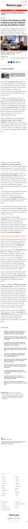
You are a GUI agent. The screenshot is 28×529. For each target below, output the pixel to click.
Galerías (17, 493)
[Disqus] (14, 418)
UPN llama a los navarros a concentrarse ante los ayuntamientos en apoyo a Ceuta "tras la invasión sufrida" (14, 355)
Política (3, 478)
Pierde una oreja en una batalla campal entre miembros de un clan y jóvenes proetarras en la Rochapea (13, 13)
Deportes (17, 476)
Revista (16, 490)
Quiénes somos (5, 501)
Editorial (3, 488)
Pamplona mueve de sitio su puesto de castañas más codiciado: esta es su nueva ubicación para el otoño (14, 377)
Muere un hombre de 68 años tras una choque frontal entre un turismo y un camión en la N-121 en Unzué (15, 366)
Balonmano (18, 483)
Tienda (17, 508)
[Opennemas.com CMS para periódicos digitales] (14, 519)
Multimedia (17, 492)
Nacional (17, 488)
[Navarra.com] (14, 5)
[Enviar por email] (19, 62)
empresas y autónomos (6, 257)
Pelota (17, 481)
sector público (21, 107)
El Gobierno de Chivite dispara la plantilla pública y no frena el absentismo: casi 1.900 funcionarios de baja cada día (15, 344)
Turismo (17, 505)
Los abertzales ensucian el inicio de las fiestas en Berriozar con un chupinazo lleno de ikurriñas (15, 372)
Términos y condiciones (15, 393)
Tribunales (4, 481)
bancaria (10, 219)
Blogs (3, 492)
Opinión (3, 487)
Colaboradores (5, 490)
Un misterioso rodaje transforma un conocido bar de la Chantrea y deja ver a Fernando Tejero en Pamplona (15, 360)
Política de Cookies (6, 508)
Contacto (4, 503)
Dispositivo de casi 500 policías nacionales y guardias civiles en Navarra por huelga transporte (17, 75)
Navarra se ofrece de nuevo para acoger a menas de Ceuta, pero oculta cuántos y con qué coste (15, 383)
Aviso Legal (18, 501)
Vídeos (17, 495)
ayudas (4, 65)
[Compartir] (9, 62)
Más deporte (18, 486)
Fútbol (17, 478)
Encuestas (4, 493)
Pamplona (4, 485)
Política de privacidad (6, 510)
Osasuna (3, 495)
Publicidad (4, 505)
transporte (9, 65)
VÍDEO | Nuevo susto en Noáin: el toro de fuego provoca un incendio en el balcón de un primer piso (15, 349)
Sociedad (4, 483)
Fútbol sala (18, 484)
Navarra (3, 476)
